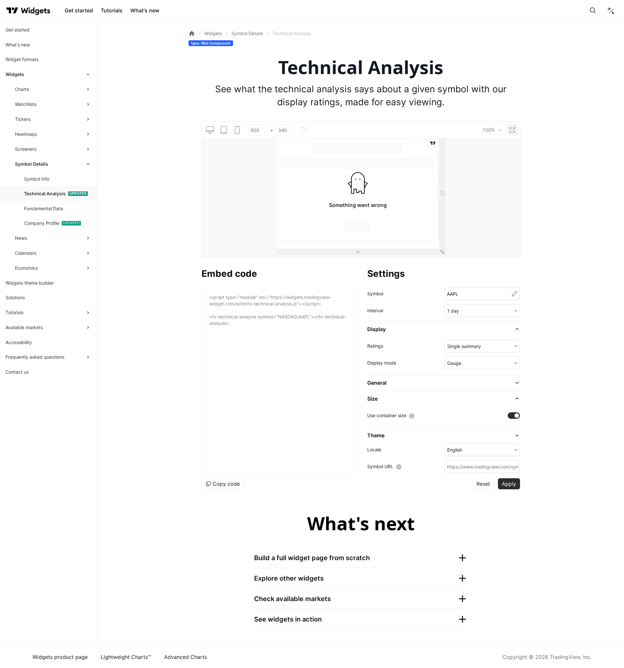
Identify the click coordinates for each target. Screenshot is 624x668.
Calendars (25, 253)
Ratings (375, 346)
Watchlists (25, 104)
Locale (374, 449)
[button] (482, 310)
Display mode (381, 363)
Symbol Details (31, 164)
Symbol (375, 293)
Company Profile (41, 223)
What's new (144, 10)
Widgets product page (60, 657)
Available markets (24, 327)
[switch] (514, 415)
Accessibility (19, 342)
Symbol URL (380, 466)
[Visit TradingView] (12, 10)
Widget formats (22, 59)
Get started (79, 10)
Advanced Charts (185, 657)
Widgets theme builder (30, 283)
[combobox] (492, 129)
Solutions (15, 297)
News (21, 238)
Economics (26, 268)
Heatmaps (26, 134)
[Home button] (35, 10)
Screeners (25, 149)
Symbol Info (36, 179)
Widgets (15, 74)
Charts (22, 89)
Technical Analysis (45, 193)
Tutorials (112, 10)
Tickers (23, 119)
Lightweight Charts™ (126, 657)
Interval (375, 310)
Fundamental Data (43, 208)
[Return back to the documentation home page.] (191, 33)
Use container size (386, 415)
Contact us (17, 372)
